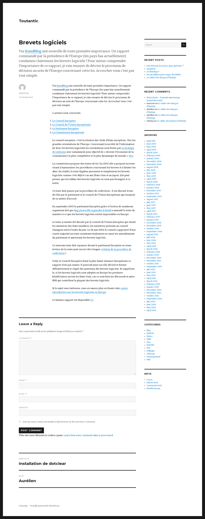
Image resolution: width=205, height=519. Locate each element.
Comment (25, 338)
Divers (149, 336)
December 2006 (154, 223)
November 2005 (154, 261)
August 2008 (152, 167)
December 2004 (154, 290)
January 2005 (153, 287)
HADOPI (150, 345)
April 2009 (151, 150)
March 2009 (152, 152)
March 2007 (152, 214)
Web (148, 359)
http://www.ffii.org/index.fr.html (92, 210)
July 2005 (151, 269)
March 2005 (152, 281)
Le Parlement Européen (65, 128)
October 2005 (153, 263)
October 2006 (153, 228)
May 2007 (151, 208)
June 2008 (151, 173)
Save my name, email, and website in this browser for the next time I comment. (59, 422)
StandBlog (33, 51)
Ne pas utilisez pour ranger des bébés (164, 74)
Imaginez (151, 69)
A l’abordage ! (153, 72)
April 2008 (151, 179)
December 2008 (154, 161)
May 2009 (151, 147)
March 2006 (152, 249)
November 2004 (154, 293)
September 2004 (154, 299)
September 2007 (154, 196)
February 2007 (153, 217)
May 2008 (151, 176)
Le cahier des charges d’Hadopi (161, 77)
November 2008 (154, 164)
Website (23, 407)
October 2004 (153, 296)
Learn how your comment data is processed (88, 435)
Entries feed (152, 382)
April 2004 (151, 310)
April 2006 (151, 246)
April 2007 (151, 211)
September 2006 (154, 231)
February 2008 (153, 185)
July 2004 (151, 301)
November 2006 (154, 226)
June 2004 (151, 304)
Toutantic (28, 21)
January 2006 (153, 255)
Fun (148, 342)
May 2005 (151, 275)
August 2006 (152, 234)
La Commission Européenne (68, 132)
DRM (149, 339)
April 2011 (151, 141)
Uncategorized (26, 97)
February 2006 (153, 252)
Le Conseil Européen (64, 120)
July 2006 (151, 237)
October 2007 (153, 193)
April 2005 (151, 278)
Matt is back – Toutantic (158, 97)
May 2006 (151, 243)
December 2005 (154, 258)
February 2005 (153, 284)
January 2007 (153, 220)
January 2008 (153, 188)
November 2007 (154, 190)
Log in (149, 380)
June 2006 (151, 240)
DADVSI (150, 333)
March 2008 (152, 182)
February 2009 (153, 155)
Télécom (151, 354)
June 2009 (151, 144)
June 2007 (151, 205)
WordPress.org (153, 388)
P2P (148, 348)
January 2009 (153, 158)
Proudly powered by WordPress (44, 506)
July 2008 (151, 170)
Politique (151, 351)
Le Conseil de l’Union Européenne (71, 124)
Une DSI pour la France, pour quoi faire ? (165, 66)
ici (91, 300)
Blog (149, 330)
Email (23, 394)
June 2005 (151, 272)
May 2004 (151, 307)
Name (23, 380)
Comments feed (154, 385)
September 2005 (154, 266)
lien (131, 155)
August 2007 (152, 199)
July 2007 (151, 202)
